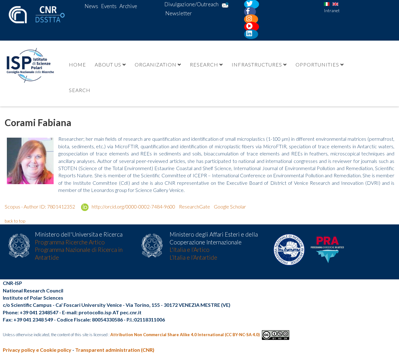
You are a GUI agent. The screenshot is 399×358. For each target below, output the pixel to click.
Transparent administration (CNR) (114, 350)
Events (109, 6)
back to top (15, 220)
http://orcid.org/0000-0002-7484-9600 (133, 206)
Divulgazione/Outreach (191, 4)
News (91, 6)
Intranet (332, 10)
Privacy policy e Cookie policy (37, 350)
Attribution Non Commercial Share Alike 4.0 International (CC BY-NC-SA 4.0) (185, 334)
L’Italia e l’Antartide (193, 257)
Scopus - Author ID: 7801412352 (40, 206)
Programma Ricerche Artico (70, 242)
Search (79, 90)
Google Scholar (230, 206)
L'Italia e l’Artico (189, 249)
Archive (128, 6)
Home (77, 64)
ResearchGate (194, 206)
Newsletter (178, 13)
